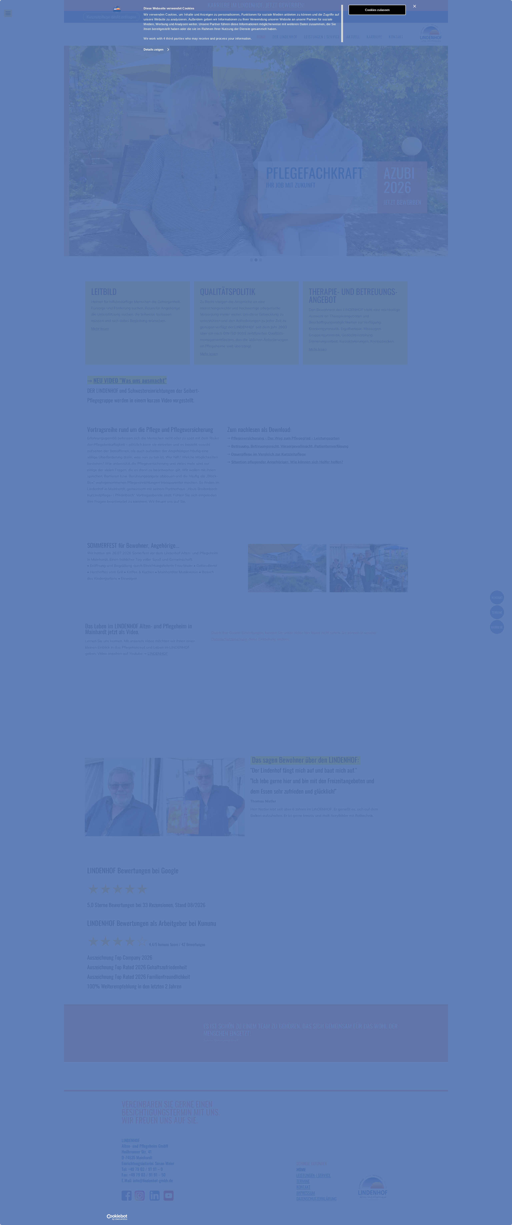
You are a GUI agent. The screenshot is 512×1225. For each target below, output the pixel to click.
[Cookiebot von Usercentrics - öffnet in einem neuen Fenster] (117, 1217)
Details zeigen (153, 49)
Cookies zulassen (377, 10)
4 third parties (173, 38)
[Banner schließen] (414, 6)
